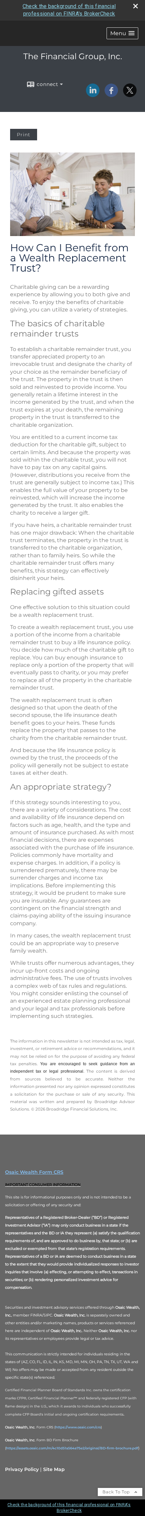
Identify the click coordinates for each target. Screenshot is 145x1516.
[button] (122, 33)
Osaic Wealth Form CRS (34, 1172)
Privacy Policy (22, 1469)
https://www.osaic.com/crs (78, 1427)
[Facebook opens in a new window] (111, 95)
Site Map (54, 1469)
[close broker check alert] (135, 6)
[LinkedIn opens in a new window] (92, 95)
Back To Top (117, 1491)
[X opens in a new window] (130, 95)
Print (23, 135)
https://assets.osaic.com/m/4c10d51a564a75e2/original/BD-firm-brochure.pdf (72, 1448)
